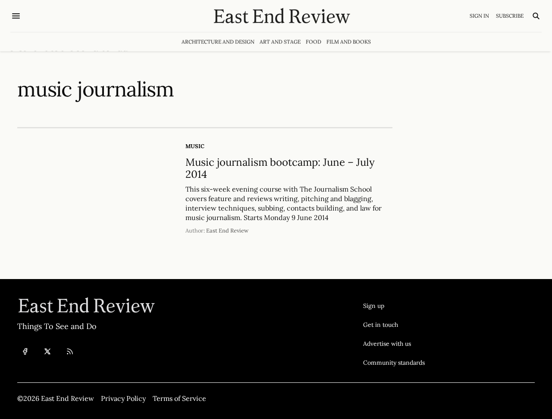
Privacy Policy (123, 398)
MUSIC (194, 146)
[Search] (536, 16)
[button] (394, 305)
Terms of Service (179, 398)
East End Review (227, 230)
